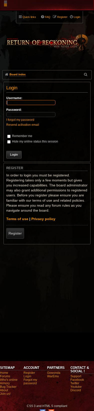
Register (15, 233)
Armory (5, 383)
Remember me (21, 136)
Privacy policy (43, 219)
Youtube (76, 387)
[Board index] (46, 40)
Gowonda (53, 373)
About (4, 390)
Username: (14, 98)
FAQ (47, 16)
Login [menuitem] (77, 16)
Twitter (74, 383)
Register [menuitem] (62, 16)
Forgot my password (30, 381)
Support (75, 376)
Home (4, 373)
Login (27, 376)
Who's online (9, 380)
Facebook (77, 380)
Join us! (5, 394)
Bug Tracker (8, 387)
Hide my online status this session (34, 141)
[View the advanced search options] (86, 74)
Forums (5, 376)
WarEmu (53, 376)
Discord (75, 390)
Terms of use (17, 219)
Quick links (29, 16)
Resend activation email (22, 125)
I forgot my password (20, 120)
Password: (14, 110)
